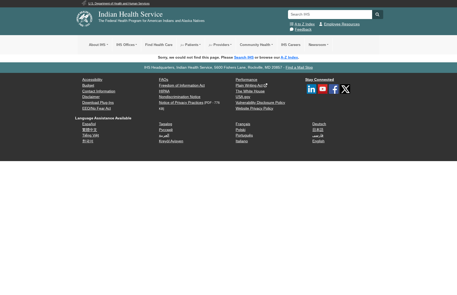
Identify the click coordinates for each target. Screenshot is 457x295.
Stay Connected (319, 80)
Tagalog (165, 124)
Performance (246, 80)
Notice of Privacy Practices (181, 103)
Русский (166, 130)
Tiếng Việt (90, 135)
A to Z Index (305, 24)
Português (244, 135)
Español (89, 124)
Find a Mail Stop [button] (299, 67)
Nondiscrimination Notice (179, 97)
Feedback (303, 29)
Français (243, 124)
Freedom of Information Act (182, 85)
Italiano (242, 141)
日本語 (317, 130)
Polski (240, 130)
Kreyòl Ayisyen (171, 141)
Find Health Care (158, 45)
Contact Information (98, 91)
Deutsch (319, 124)
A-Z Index (289, 57)
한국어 (87, 141)
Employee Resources (342, 24)
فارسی (317, 135)
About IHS (97, 45)
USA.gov (243, 97)
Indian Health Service (130, 14)
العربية (164, 135)
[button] (377, 14)
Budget (88, 85)
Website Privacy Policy (254, 108)
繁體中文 (89, 130)
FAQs (163, 80)
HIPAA (164, 91)
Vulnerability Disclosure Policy (260, 103)
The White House (250, 91)
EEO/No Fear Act (96, 108)
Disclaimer (91, 97)
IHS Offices (125, 45)
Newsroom (317, 45)
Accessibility (92, 80)
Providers (219, 45)
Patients (189, 45)
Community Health (255, 45)
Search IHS (244, 57)
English (318, 141)
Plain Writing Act (249, 85)
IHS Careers (290, 45)
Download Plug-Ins (98, 103)
